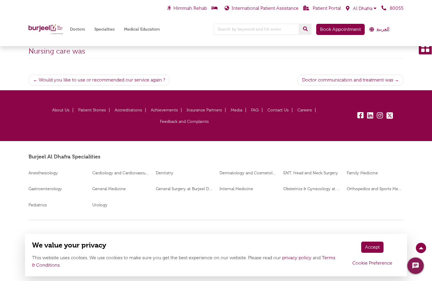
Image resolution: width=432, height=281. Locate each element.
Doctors (77, 29)
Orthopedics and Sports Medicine (375, 188)
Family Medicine (362, 172)
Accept (372, 247)
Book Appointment (340, 29)
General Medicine (109, 188)
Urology (100, 205)
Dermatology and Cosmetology (248, 172)
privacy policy (297, 257)
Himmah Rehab (190, 8)
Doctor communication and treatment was (347, 80)
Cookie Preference (372, 263)
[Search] (305, 29)
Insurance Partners (204, 110)
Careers (304, 110)
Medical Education (142, 29)
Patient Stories (92, 110)
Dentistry (164, 172)
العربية (382, 29)
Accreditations (128, 110)
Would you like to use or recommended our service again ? (102, 80)
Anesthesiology (43, 172)
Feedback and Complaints (184, 121)
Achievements (164, 110)
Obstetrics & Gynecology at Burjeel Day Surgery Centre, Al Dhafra (311, 188)
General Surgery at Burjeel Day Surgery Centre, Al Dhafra (184, 188)
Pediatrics (38, 205)
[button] (361, 8)
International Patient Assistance (265, 8)
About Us (60, 110)
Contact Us (278, 110)
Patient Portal (326, 8)
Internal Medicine (236, 188)
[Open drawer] (425, 48)
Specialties (104, 29)
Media (236, 110)
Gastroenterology (45, 188)
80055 (396, 8)
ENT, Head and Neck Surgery (310, 172)
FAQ (255, 110)
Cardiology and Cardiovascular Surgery (120, 172)
